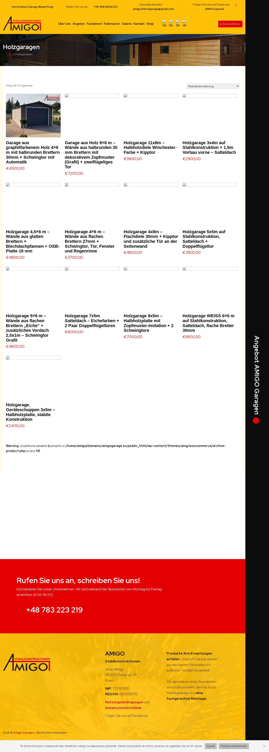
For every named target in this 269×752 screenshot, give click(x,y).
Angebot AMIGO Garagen (256, 376)
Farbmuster (112, 24)
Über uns (64, 24)
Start (10, 54)
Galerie (127, 24)
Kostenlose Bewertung (230, 24)
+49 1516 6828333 (105, 6)
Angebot (79, 24)
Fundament (94, 24)
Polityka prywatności (234, 745)
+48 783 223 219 (54, 610)
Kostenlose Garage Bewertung (32, 6)
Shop (150, 24)
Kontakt (139, 24)
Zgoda (211, 745)
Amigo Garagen (24, 732)
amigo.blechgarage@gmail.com (153, 9)
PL (158, 23)
